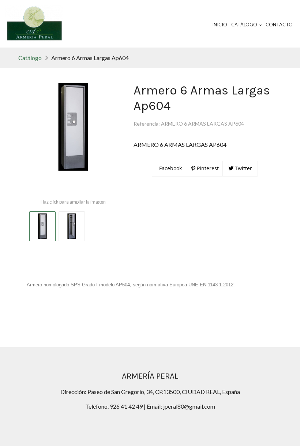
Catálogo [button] (244, 24)
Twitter (242, 168)
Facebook (170, 168)
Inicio (219, 24)
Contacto (279, 24)
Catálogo (30, 57)
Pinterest (207, 168)
